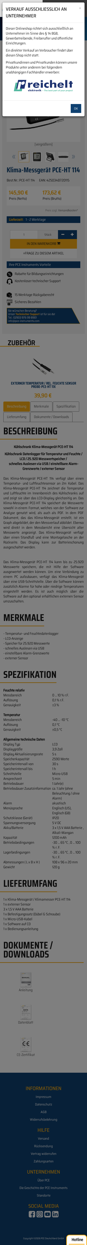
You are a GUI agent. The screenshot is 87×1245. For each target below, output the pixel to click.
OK (76, 108)
